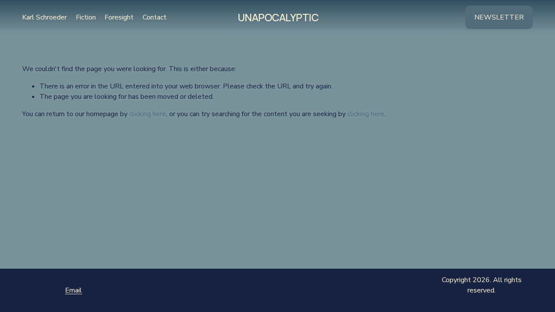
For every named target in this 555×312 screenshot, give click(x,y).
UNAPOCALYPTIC (278, 17)
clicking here (147, 114)
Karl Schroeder (44, 17)
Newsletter (499, 17)
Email (73, 290)
